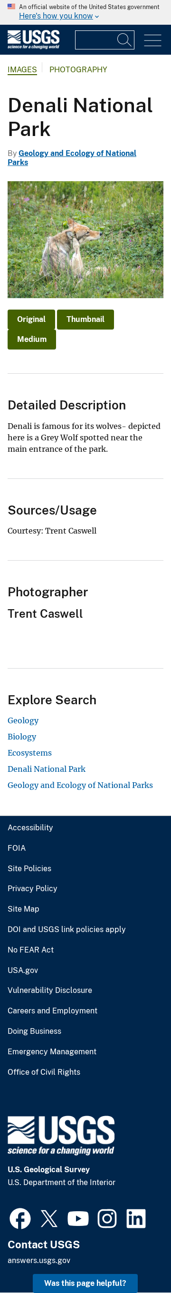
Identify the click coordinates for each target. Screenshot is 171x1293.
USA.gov (23, 970)
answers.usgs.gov (39, 1260)
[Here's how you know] (85, 12)
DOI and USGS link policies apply (67, 929)
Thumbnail (85, 319)
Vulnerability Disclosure (50, 990)
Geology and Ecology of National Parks (80, 785)
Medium (32, 339)
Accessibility (30, 828)
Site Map (23, 909)
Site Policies (29, 869)
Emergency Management (52, 1052)
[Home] (33, 46)
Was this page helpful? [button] (85, 1283)
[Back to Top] (136, 1258)
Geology (23, 720)
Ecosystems (30, 753)
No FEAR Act (31, 950)
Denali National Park (47, 769)
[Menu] (152, 40)
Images (22, 69)
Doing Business (34, 1031)
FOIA (17, 848)
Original (31, 319)
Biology (22, 736)
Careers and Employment (52, 1011)
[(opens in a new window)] (20, 1217)
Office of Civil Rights (44, 1072)
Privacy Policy (32, 889)
